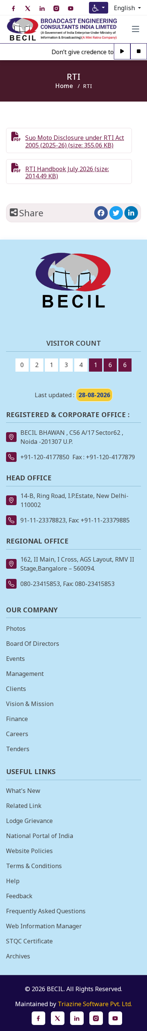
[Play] (122, 52)
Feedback (19, 896)
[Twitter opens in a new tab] (116, 213)
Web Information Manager (44, 926)
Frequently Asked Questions (46, 911)
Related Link (23, 806)
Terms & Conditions (34, 866)
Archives (18, 956)
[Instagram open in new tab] (56, 8)
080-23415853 (40, 584)
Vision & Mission (30, 704)
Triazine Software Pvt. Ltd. (95, 1004)
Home (64, 86)
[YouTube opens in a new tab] (115, 1018)
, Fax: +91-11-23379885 (98, 520)
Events (15, 658)
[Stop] (138, 52)
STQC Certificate (29, 941)
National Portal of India (39, 836)
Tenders (17, 749)
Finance (17, 719)
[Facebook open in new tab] (13, 8)
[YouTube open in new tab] (70, 8)
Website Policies (29, 851)
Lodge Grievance (29, 821)
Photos (16, 628)
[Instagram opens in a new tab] (96, 1018)
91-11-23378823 (43, 520)
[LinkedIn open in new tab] (42, 8)
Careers (17, 734)
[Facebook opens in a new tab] (101, 213)
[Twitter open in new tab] (27, 8)
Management (25, 674)
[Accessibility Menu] (98, 8)
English (125, 8)
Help (13, 881)
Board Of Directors (32, 643)
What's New (23, 791)
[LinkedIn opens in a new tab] (131, 213)
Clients (16, 689)
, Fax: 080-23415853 (87, 584)
